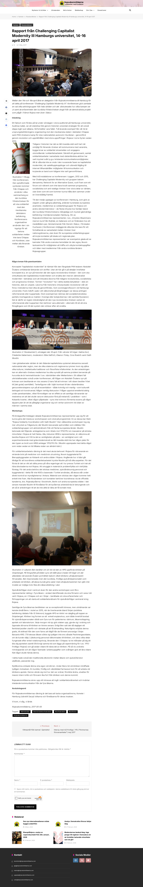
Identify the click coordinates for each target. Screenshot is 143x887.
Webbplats (70, 780)
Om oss (89, 10)
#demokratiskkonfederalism (42, 711)
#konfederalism (60, 711)
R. (14, 45)
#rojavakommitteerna (20, 715)
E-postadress (46, 780)
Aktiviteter (67, 10)
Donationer (102, 10)
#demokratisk (25, 711)
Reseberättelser (27, 25)
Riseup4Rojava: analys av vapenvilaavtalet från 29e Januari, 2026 (36, 834)
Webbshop (79, 10)
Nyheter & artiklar (39, 10)
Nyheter (16, 25)
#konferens (73, 711)
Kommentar (19, 754)
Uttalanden (55, 10)
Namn (17, 780)
